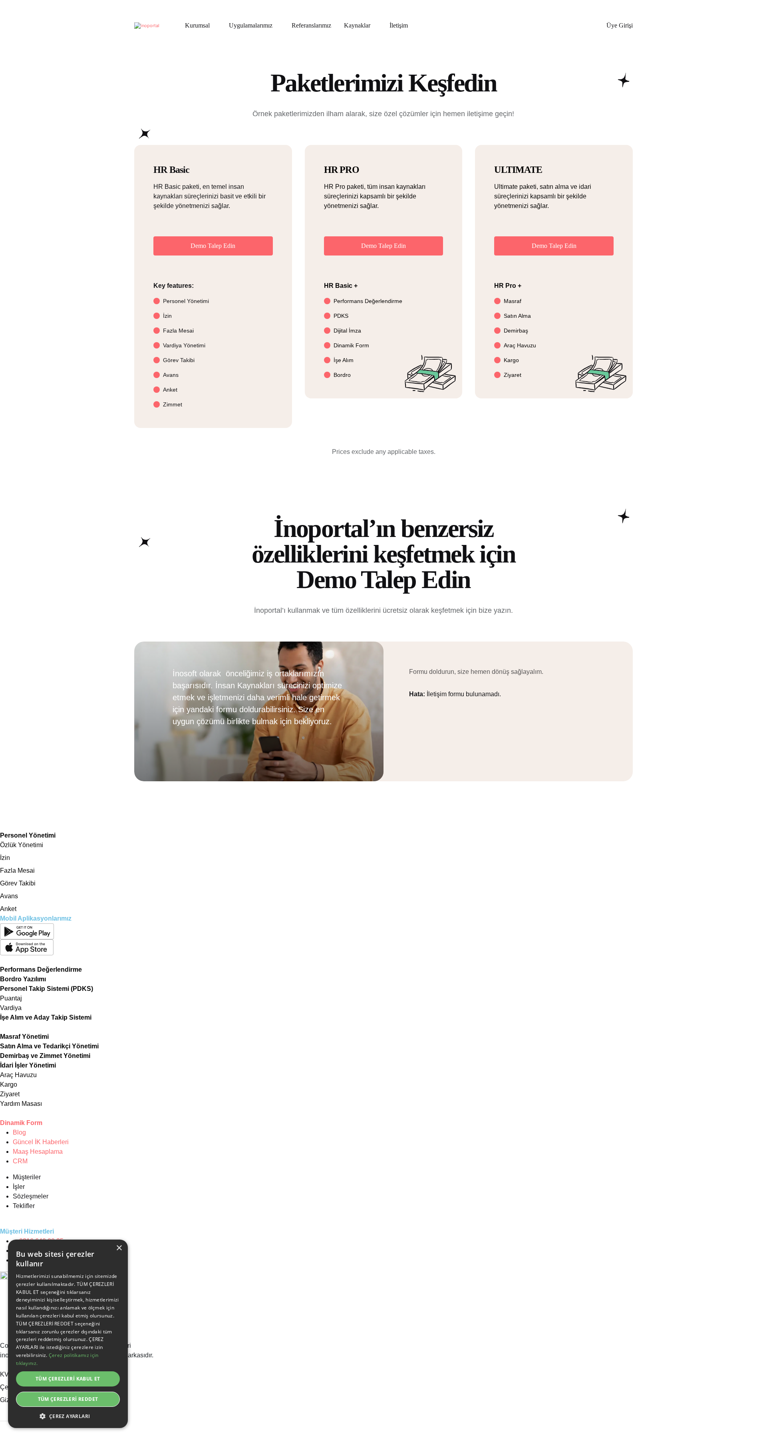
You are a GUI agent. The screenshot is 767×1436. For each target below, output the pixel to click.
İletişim (398, 25)
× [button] (119, 1248)
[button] (68, 1416)
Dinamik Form (21, 1122)
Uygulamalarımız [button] (250, 25)
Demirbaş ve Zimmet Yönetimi (45, 1055)
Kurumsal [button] (197, 25)
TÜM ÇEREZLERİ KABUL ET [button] (68, 1378)
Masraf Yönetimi (24, 1036)
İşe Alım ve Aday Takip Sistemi (45, 1017)
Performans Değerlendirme (41, 969)
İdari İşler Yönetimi (28, 1065)
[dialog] (68, 1334)
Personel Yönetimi (28, 835)
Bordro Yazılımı (23, 979)
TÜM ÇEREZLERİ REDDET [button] (68, 1399)
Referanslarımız (311, 25)
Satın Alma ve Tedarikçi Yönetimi (49, 1046)
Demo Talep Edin (213, 245)
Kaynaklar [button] (357, 25)
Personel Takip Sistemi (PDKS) (46, 988)
